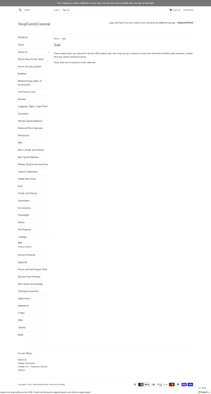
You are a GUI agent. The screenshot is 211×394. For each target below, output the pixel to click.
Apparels (22, 262)
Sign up (66, 10)
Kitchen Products (26, 255)
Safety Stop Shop (27, 179)
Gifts (20, 320)
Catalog (33, 237)
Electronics (23, 135)
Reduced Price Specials (30, 128)
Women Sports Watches (30, 121)
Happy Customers (26, 363)
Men (20, 142)
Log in (56, 10)
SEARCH (23, 37)
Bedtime (22, 73)
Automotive (23, 200)
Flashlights (23, 215)
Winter (21, 222)
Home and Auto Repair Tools (32, 269)
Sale (20, 243)
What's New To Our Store (30, 59)
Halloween (23, 305)
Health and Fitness (27, 193)
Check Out (188, 10)
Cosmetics (23, 113)
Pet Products (24, 229)
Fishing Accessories (28, 291)
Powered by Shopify (57, 385)
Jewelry (22, 327)
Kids (20, 186)
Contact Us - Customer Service (33, 366)
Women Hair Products (29, 277)
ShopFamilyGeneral (34, 24)
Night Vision (24, 298)
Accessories (24, 208)
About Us (34, 52)
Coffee (21, 313)
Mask (20, 335)
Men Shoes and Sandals (30, 284)
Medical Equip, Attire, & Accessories (30, 83)
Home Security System (29, 66)
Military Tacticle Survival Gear (33, 164)
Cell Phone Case (26, 92)
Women (22, 99)
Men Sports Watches (28, 157)
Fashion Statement (27, 171)
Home (21, 45)
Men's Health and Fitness (31, 150)
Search (21, 370)
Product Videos (25, 247)
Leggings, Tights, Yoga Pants (33, 106)
